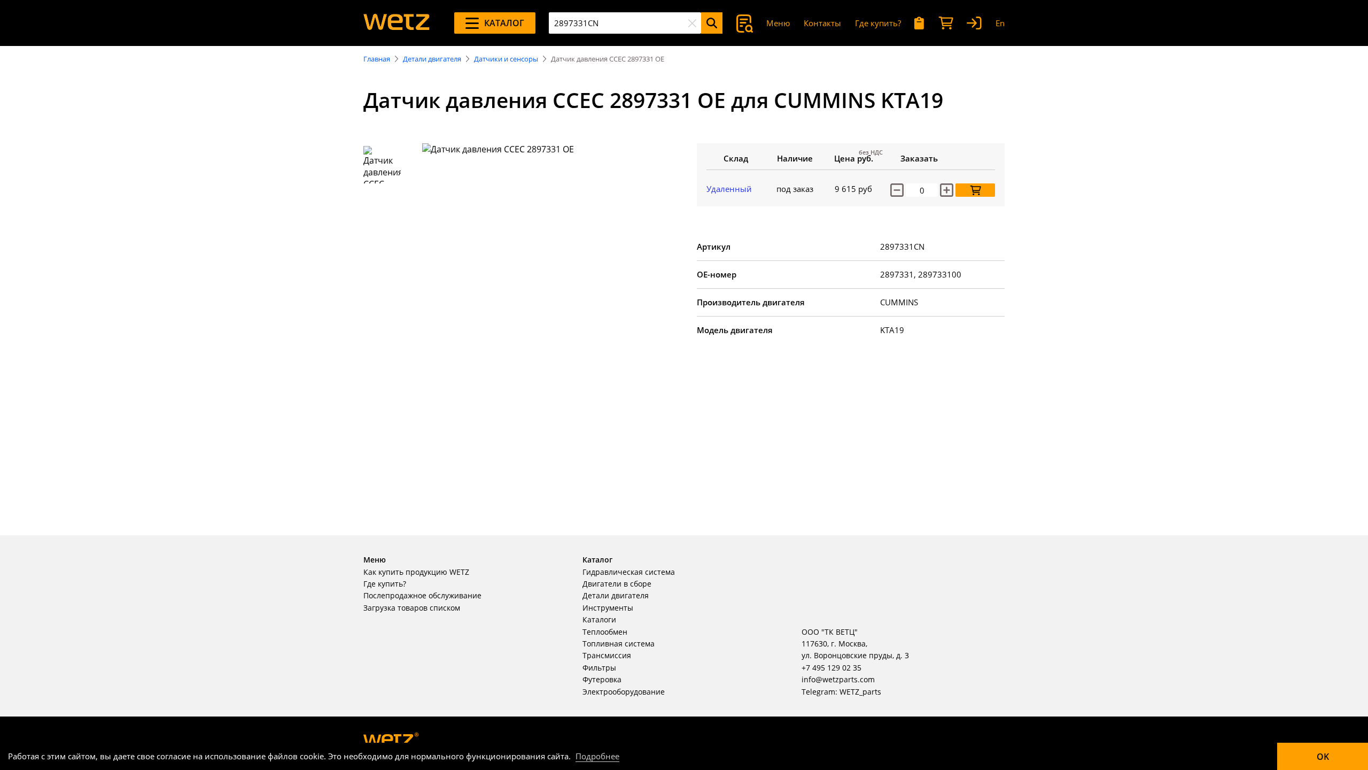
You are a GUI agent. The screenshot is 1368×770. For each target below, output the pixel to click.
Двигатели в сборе (616, 584)
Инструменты (607, 608)
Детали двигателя (432, 59)
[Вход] (974, 23)
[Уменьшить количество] (897, 190)
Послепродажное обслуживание (422, 595)
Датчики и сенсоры (506, 59)
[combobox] (625, 23)
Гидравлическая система (628, 572)
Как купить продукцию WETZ (416, 572)
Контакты (822, 23)
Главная (376, 59)
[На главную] (396, 23)
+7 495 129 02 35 (831, 668)
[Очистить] (692, 23)
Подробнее (597, 756)
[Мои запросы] (919, 23)
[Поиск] (711, 23)
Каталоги (599, 619)
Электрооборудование (623, 692)
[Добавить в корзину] (975, 190)
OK (1323, 757)
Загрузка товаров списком (411, 608)
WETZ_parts (860, 692)
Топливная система (618, 643)
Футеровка (601, 679)
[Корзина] (945, 23)
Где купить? (878, 23)
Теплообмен (604, 632)
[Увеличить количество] (946, 190)
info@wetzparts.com (838, 679)
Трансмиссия (606, 655)
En (1000, 23)
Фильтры (599, 668)
